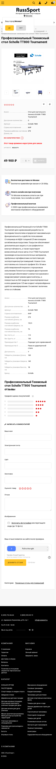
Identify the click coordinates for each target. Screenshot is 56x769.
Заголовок (9, 474)
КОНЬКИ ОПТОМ (7, 685)
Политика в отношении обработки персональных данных (10, 671)
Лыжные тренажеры (34, 728)
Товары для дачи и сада (36, 703)
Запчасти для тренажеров (37, 725)
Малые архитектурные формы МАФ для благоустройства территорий (12, 716)
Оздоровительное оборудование (39, 735)
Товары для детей (34, 718)
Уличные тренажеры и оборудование (9, 722)
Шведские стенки (7, 695)
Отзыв (7, 495)
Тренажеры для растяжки (36, 695)
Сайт (6, 460)
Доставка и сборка (8, 659)
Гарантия (4, 652)
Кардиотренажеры (34, 692)
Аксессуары (31, 731)
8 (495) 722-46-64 (7, 615)
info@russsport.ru (41, 620)
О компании (5, 649)
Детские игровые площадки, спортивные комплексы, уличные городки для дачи (11, 703)
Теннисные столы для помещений (29, 583)
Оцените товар (10, 488)
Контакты (5, 665)
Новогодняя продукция (36, 715)
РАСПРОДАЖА (6, 688)
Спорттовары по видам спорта (12, 692)
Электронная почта (12, 445)
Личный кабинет (31, 652)
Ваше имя (9, 431)
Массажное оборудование (37, 685)
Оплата (4, 656)
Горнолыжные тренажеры (37, 712)
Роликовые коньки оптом (36, 722)
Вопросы (4, 662)
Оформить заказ (31, 656)
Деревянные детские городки (12, 698)
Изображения (10, 516)
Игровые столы (7, 735)
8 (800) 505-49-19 (26, 615)
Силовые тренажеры (35, 688)
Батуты (4, 731)
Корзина (28, 649)
